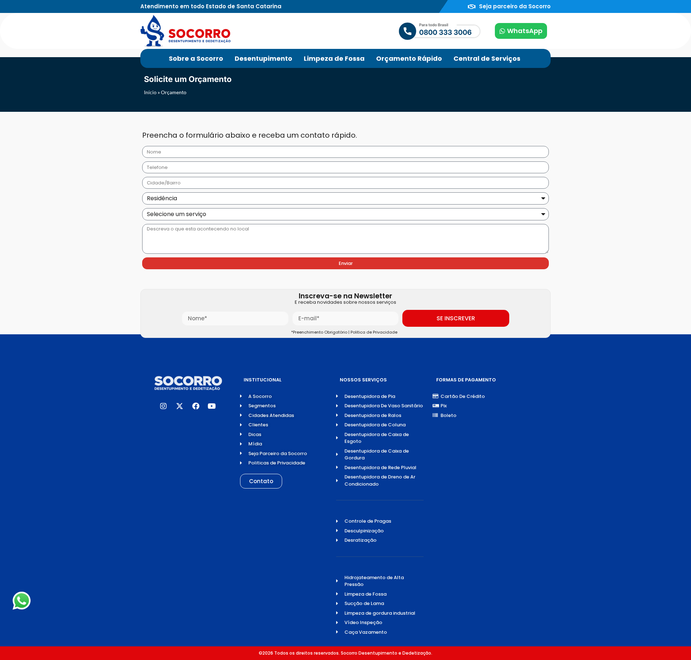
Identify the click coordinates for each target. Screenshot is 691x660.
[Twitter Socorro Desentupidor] (179, 406)
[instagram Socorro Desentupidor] (163, 406)
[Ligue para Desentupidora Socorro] (416, 30)
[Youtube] (212, 406)
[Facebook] (196, 406)
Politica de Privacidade (375, 332)
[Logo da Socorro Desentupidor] (185, 31)
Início (150, 92)
